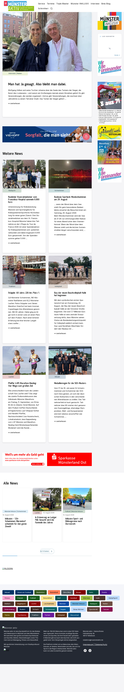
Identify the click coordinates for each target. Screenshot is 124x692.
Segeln (63, 609)
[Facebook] (85, 650)
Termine (50, 3)
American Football (24, 592)
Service (41, 3)
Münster (63, 604)
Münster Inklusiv (78, 604)
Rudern (22, 609)
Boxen (78, 592)
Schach (36, 609)
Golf (59, 598)
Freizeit (20, 598)
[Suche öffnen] (51, 8)
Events (104, 592)
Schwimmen (50, 609)
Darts (91, 592)
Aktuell (7, 592)
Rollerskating (9, 609)
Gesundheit (47, 598)
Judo (98, 598)
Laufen (33, 604)
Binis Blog (105, 3)
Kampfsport (113, 598)
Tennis (7, 615)
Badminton (41, 592)
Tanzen (106, 609)
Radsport (93, 604)
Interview (95, 3)
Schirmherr (43, 8)
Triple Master (62, 3)
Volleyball (61, 615)
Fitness (7, 598)
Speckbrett (93, 609)
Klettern (7, 604)
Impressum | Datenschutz (95, 644)
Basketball (54, 592)
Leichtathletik (49, 604)
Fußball (33, 598)
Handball (73, 598)
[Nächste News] (51, 551)
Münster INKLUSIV (80, 3)
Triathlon (35, 615)
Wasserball (74, 615)
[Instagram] (90, 650)
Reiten (105, 604)
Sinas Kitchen (78, 609)
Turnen (47, 615)
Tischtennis (21, 615)
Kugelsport (21, 604)
